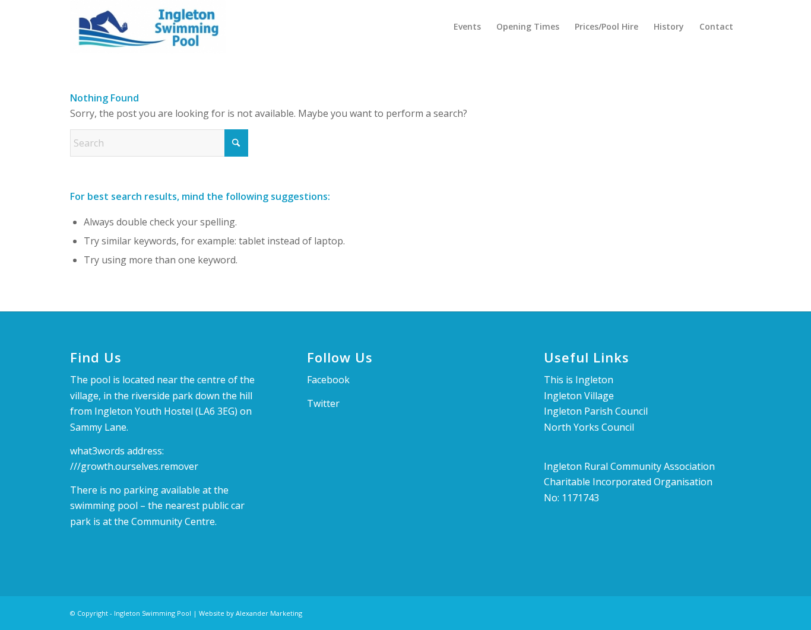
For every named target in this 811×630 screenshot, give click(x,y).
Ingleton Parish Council (596, 411)
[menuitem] (467, 26)
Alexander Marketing (269, 613)
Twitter (323, 403)
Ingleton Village (579, 395)
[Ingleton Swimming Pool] (148, 26)
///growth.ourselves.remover (134, 466)
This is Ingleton (578, 379)
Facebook (328, 379)
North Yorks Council (589, 427)
